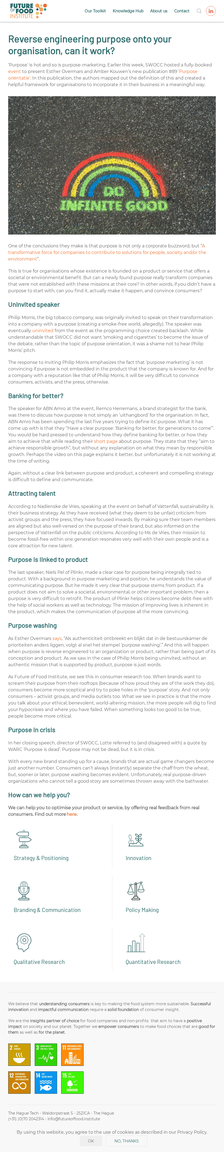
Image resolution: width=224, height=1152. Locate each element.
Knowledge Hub (128, 10)
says (57, 638)
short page (106, 441)
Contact (182, 10)
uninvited (43, 330)
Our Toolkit (95, 10)
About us (158, 10)
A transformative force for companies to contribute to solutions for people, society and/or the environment (107, 252)
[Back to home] (28, 11)
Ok (91, 1141)
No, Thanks (126, 1141)
